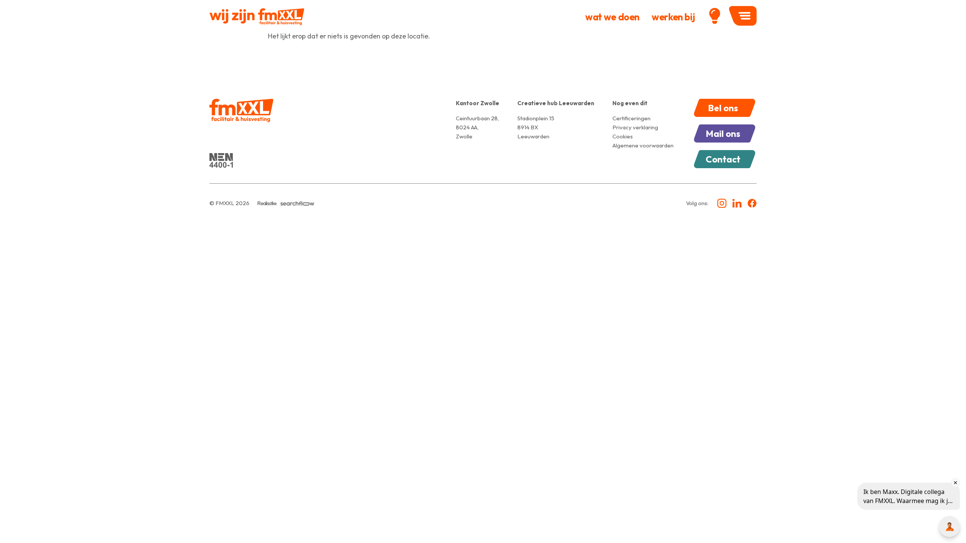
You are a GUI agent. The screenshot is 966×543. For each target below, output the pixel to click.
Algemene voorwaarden (643, 145)
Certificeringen (631, 118)
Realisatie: (267, 203)
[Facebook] (752, 203)
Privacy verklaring (635, 127)
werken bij (673, 17)
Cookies (622, 136)
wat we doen (612, 17)
